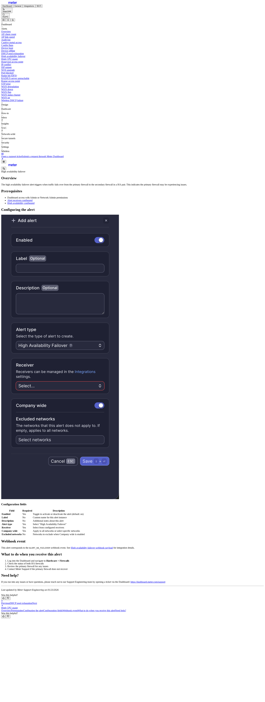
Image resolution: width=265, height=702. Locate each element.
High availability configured (21, 203)
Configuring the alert (33, 610)
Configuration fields (53, 610)
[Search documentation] (3, 168)
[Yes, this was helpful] (3, 598)
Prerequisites (17, 610)
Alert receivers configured (20, 200)
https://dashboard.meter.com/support (148, 582)
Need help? (120, 610)
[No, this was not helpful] (8, 598)
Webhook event (70, 610)
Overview (6, 610)
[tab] (7, 6)
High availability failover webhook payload (92, 547)
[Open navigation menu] (3, 161)
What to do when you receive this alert (96, 610)
